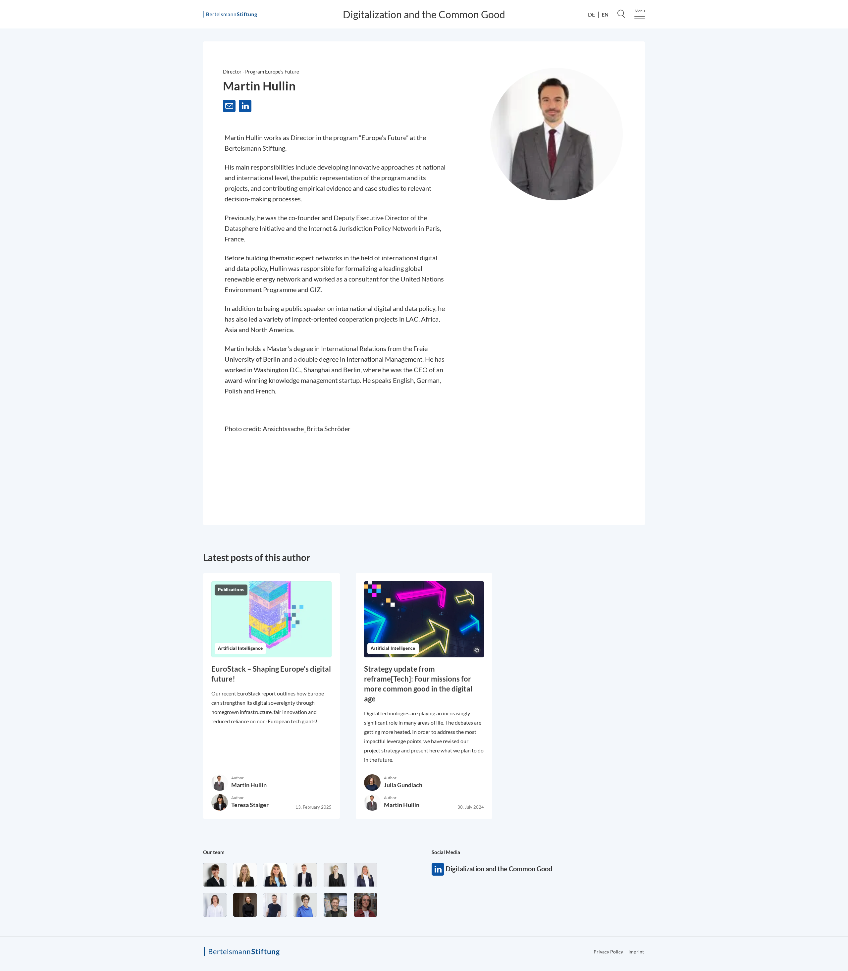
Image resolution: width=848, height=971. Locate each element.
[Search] (621, 13)
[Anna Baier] (365, 905)
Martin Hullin (249, 785)
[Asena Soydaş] (275, 875)
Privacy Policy (812, 226)
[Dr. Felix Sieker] (305, 875)
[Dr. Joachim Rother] (275, 905)
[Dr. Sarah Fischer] (215, 875)
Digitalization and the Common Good (424, 14)
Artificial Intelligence (240, 648)
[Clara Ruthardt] (245, 905)
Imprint (636, 951)
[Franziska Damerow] (215, 905)
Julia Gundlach (403, 785)
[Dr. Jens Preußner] (335, 905)
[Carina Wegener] (335, 875)
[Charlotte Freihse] (245, 875)
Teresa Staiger (250, 804)
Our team (214, 852)
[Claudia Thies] (365, 875)
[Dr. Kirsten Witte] (305, 905)
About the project (822, 61)
